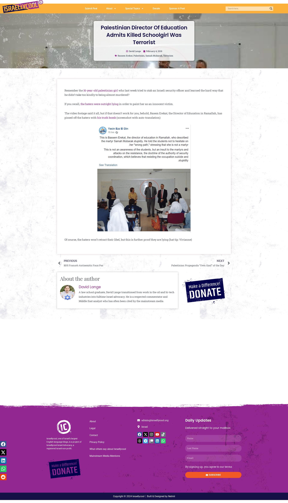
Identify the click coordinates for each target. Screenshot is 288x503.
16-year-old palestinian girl (100, 90)
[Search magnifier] (271, 8)
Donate (156, 8)
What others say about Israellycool (108, 449)
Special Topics (132, 8)
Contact (94, 435)
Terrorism (168, 55)
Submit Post (91, 8)
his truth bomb (106, 117)
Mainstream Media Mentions (105, 455)
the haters (87, 104)
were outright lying (106, 104)
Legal (92, 428)
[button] (3, 444)
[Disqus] (144, 362)
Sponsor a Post (177, 8)
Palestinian (139, 55)
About (109, 8)
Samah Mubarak (154, 55)
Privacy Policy (97, 442)
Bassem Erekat (125, 55)
